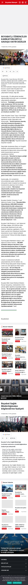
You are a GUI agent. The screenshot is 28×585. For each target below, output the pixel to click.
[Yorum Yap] (10, 71)
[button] (23, 2)
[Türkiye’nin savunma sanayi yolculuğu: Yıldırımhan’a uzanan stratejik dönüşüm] (14, 544)
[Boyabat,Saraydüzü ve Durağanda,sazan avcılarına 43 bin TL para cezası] (20, 507)
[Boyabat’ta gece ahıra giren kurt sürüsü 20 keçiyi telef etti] (7, 352)
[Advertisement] (14, 19)
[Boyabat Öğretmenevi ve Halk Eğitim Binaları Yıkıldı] (20, 352)
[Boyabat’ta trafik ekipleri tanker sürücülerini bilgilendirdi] (7, 492)
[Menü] (2, 2)
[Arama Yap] (20, 2)
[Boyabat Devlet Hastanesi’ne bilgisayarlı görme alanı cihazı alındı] (20, 336)
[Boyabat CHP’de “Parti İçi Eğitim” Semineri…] (7, 368)
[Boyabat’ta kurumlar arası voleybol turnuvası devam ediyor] (20, 492)
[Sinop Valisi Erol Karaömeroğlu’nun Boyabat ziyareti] (20, 368)
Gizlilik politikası (17, 582)
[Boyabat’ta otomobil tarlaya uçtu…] (7, 523)
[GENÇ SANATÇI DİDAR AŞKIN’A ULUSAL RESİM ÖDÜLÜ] (20, 523)
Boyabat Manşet (11, 2)
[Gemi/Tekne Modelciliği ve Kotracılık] (14, 389)
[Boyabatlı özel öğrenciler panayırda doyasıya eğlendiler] (7, 336)
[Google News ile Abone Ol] (6, 67)
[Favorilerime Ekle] (6, 71)
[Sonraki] (27, 390)
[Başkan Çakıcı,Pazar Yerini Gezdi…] (7, 507)
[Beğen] (2, 71)
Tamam (9, 582)
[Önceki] (1, 390)
